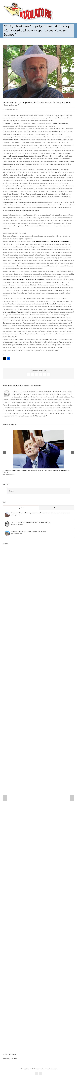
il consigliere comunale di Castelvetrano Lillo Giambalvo (25, 279)
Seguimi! (6, 484)
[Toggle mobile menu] (73, 6)
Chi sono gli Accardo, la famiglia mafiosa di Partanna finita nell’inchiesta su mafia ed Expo (40, 513)
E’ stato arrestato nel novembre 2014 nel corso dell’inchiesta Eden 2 (48, 241)
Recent (56, 508)
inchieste (16, 109)
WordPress (54, 1069)
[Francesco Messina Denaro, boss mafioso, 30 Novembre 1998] (7, 523)
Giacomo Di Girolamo (30, 385)
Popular (21, 508)
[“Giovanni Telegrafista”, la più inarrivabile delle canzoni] (7, 532)
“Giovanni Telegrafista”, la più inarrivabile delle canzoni (28, 531)
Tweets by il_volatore (10, 1058)
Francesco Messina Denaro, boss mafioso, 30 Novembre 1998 (31, 522)
